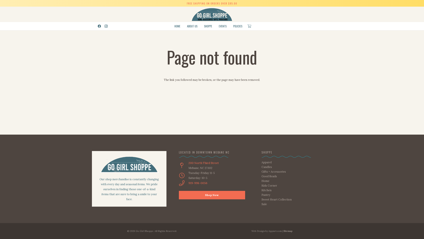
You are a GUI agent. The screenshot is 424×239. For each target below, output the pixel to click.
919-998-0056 (197, 183)
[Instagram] (106, 26)
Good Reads (269, 176)
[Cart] (249, 26)
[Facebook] (99, 26)
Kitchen (266, 190)
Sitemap (288, 231)
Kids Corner (269, 185)
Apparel (267, 162)
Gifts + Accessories (274, 171)
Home (265, 181)
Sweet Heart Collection (277, 199)
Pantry (266, 195)
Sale (264, 204)
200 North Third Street (203, 163)
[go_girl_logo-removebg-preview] (212, 14)
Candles (267, 167)
